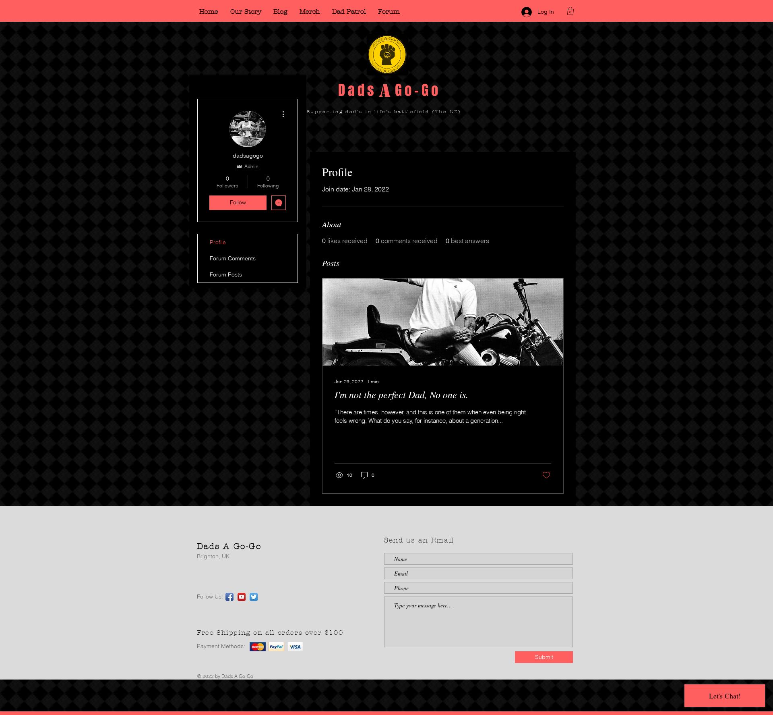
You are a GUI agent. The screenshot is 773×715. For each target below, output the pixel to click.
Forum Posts (226, 274)
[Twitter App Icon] (254, 597)
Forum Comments (233, 258)
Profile (218, 242)
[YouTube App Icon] (242, 597)
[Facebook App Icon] (229, 597)
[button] (570, 11)
